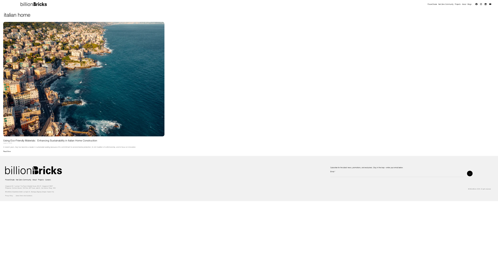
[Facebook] (476, 4)
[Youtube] (490, 4)
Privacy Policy (10, 195)
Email (332, 172)
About (464, 4)
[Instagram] (481, 4)
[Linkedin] (485, 4)
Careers (48, 180)
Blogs (470, 4)
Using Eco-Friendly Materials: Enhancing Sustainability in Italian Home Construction (50, 140)
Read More (7, 151)
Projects (458, 4)
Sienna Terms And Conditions (24, 195)
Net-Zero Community (446, 4)
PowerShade (432, 4)
